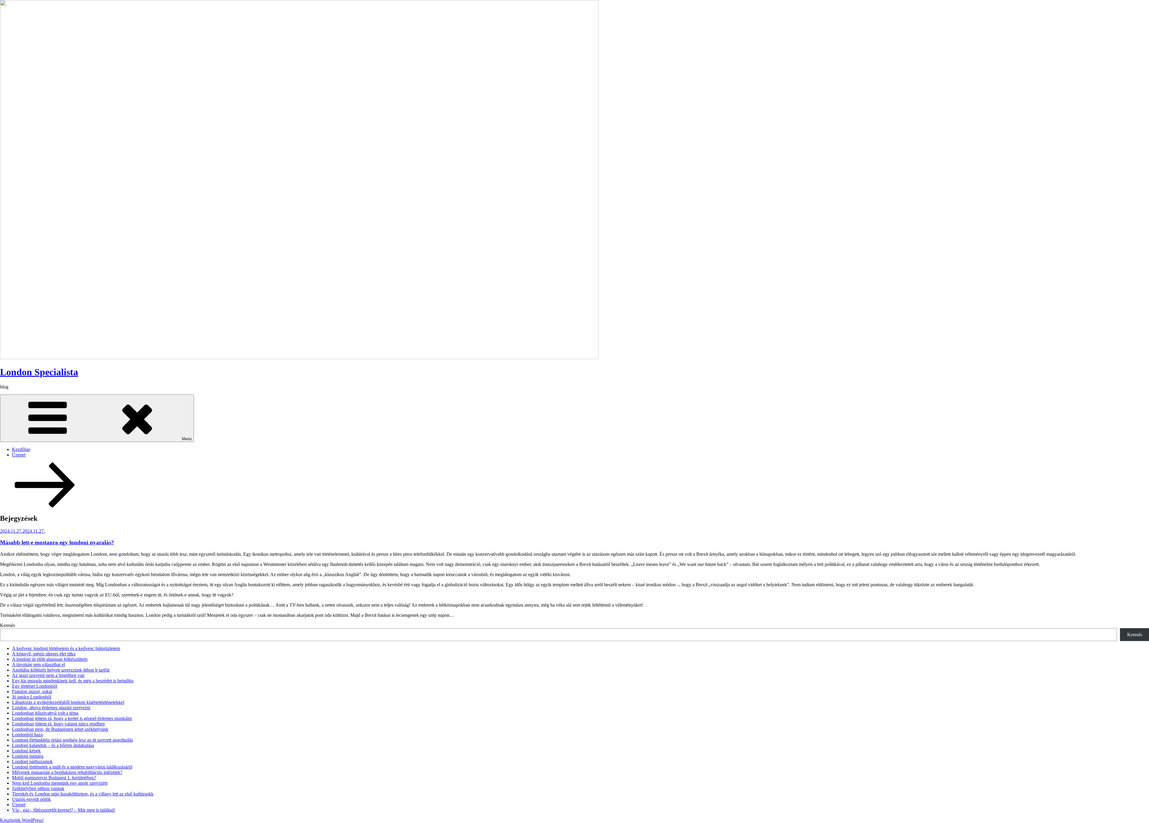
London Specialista (39, 372)
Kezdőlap (21, 449)
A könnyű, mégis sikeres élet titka (43, 653)
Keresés (7, 625)
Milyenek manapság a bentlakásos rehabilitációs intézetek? (67, 772)
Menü (187, 439)
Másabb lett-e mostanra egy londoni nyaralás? (57, 542)
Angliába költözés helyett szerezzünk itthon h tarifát (61, 669)
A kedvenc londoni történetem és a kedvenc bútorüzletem (66, 648)
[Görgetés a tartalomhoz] (45, 505)
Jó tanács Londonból (31, 696)
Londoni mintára (27, 756)
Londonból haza (27, 734)
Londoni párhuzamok (32, 761)
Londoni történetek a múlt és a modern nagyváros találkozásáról (72, 766)
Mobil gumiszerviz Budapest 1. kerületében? (54, 777)
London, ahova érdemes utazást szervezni (51, 707)
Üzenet (18, 454)
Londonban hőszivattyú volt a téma (45, 713)
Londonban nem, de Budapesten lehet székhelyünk (60, 729)
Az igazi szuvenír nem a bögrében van (48, 675)
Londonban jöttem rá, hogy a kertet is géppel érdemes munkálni (72, 718)
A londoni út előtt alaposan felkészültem (49, 659)
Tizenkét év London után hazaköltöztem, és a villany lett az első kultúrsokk (82, 793)
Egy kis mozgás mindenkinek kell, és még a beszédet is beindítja (72, 680)
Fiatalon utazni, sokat (32, 691)
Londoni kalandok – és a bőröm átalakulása (53, 745)
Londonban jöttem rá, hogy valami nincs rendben (58, 723)
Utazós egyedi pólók (31, 799)
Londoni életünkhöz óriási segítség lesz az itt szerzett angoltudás (72, 739)
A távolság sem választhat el (38, 664)
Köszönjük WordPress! (22, 820)
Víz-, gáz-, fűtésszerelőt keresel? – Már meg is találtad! (63, 810)
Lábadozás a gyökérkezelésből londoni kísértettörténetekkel (68, 702)
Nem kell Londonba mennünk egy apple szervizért (59, 783)
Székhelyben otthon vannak (38, 788)
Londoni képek (26, 750)
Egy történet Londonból (34, 686)
